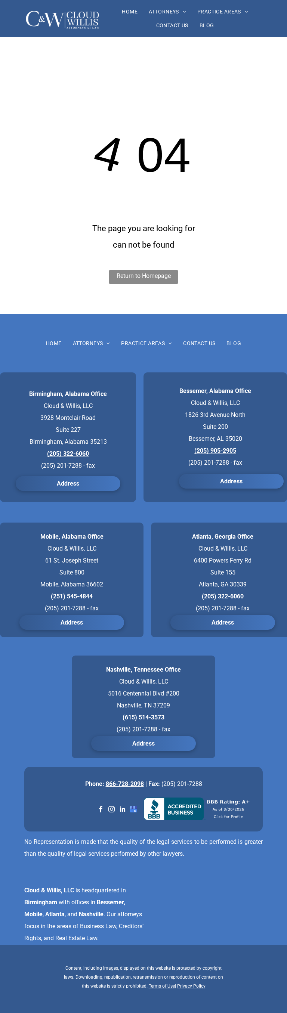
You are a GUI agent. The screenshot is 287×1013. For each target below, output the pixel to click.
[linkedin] (122, 810)
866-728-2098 (125, 783)
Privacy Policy (191, 986)
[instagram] (111, 810)
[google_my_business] (133, 810)
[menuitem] (129, 11)
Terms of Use (162, 986)
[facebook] (100, 810)
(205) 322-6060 (68, 453)
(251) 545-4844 (72, 596)
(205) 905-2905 (215, 450)
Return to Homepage (144, 275)
